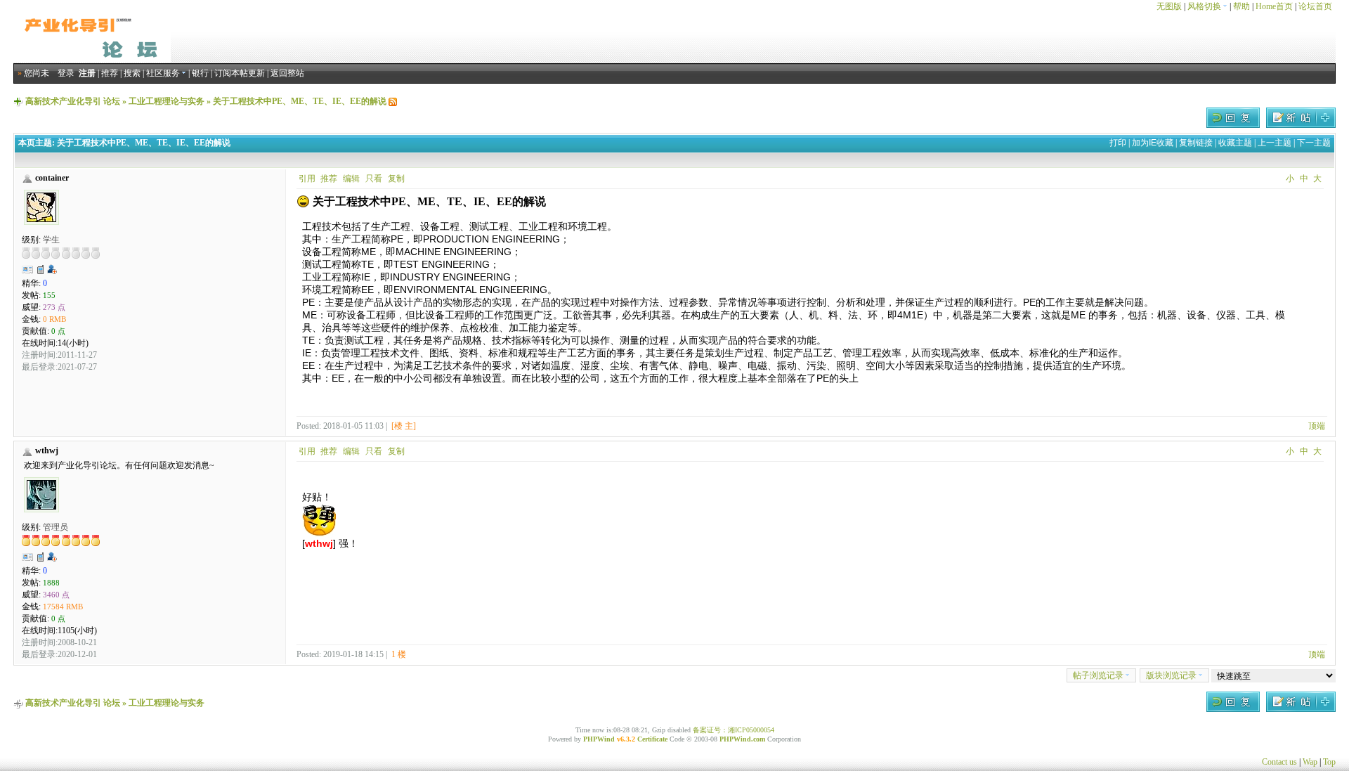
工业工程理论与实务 (166, 101)
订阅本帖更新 (239, 73)
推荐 (109, 73)
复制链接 (1196, 143)
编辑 (351, 178)
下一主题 (1314, 143)
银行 (200, 73)
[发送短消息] (40, 269)
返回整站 (287, 73)
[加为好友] (52, 269)
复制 (396, 178)
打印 (1117, 143)
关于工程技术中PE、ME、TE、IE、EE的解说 (299, 101)
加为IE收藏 (1152, 143)
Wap (1310, 762)
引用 (307, 178)
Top (1329, 762)
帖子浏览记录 (1098, 675)
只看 (373, 178)
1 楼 (398, 654)
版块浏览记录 (1171, 675)
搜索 (132, 73)
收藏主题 (1235, 143)
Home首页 (1274, 6)
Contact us (1279, 762)
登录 (66, 73)
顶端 (1316, 426)
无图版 (1169, 6)
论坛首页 (1315, 6)
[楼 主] (403, 426)
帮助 (1241, 6)
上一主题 (1274, 143)
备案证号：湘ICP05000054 (733, 730)
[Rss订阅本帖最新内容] (393, 101)
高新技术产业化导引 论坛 (72, 101)
